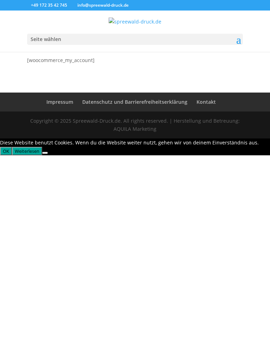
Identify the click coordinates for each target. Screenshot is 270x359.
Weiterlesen (27, 151)
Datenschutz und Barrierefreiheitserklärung (134, 102)
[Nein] (45, 153)
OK (6, 151)
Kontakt (206, 102)
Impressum (59, 102)
